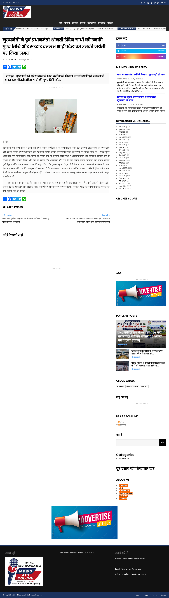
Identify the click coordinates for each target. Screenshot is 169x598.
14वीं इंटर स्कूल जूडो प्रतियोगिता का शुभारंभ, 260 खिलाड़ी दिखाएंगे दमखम (73, 28)
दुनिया (82, 23)
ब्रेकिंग (67, 23)
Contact (163, 595)
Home (146, 595)
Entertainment (132, 387)
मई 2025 (122, 165)
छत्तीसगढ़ (92, 23)
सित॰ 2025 (122, 155)
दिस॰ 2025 (122, 147)
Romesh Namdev (126, 493)
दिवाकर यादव (123, 498)
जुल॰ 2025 (122, 160)
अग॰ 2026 (122, 127)
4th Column (123, 485)
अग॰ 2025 (122, 158)
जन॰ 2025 (122, 175)
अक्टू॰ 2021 (123, 186)
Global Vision (124, 490)
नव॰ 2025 (122, 150)
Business (120, 387)
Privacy (154, 595)
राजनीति (101, 23)
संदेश (122, 422)
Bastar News (41, 29)
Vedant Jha (123, 496)
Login (138, 595)
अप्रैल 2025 (123, 168)
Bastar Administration (110, 29)
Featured (144, 387)
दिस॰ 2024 (122, 178)
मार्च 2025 (122, 170)
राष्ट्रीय (75, 23)
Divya (121, 488)
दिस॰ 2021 (122, 181)
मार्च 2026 (122, 139)
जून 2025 (122, 163)
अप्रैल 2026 (123, 137)
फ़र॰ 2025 (122, 173)
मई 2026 (122, 134)
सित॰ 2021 (122, 188)
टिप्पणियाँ (123, 425)
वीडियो (110, 23)
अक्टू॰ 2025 (123, 152)
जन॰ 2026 (122, 145)
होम (60, 23)
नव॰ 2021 (122, 183)
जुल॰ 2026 (122, 129)
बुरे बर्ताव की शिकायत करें (135, 468)
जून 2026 (122, 132)
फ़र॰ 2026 (122, 142)
